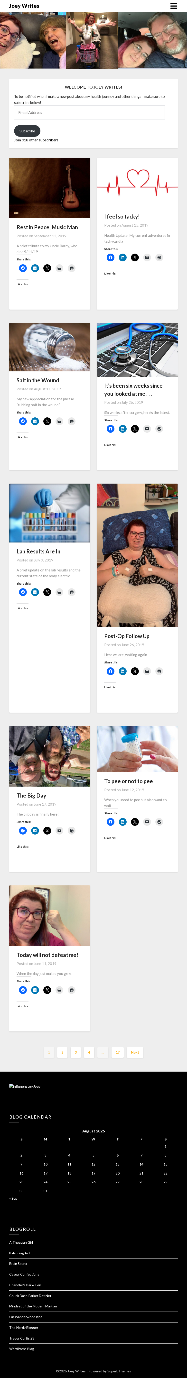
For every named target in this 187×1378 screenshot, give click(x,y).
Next (135, 1052)
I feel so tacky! (122, 216)
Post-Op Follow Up (127, 636)
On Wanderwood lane (25, 1317)
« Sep (13, 1198)
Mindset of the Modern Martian (33, 1306)
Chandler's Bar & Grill (25, 1285)
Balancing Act (19, 1253)
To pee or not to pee (128, 781)
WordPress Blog (21, 1349)
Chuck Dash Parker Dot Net (30, 1296)
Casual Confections (24, 1274)
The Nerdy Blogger (23, 1327)
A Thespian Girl (21, 1242)
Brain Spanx (18, 1263)
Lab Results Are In (38, 551)
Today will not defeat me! (47, 955)
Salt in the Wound (38, 380)
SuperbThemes (119, 1371)
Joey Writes (24, 5)
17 (118, 1052)
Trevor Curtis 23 (21, 1338)
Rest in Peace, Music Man (47, 227)
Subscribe (27, 131)
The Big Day (31, 795)
